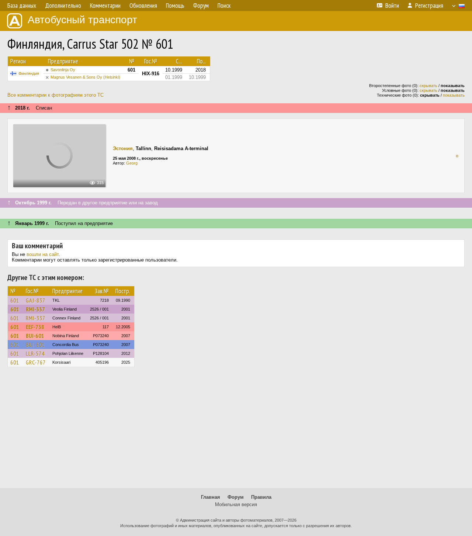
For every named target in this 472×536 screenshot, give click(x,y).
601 (14, 300)
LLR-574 (35, 353)
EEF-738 (35, 327)
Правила (261, 497)
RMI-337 (35, 309)
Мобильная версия (236, 504)
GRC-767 (36, 362)
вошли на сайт (43, 254)
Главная (210, 497)
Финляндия (28, 73)
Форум (236, 497)
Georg (132, 163)
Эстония (123, 148)
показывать (454, 95)
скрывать (428, 85)
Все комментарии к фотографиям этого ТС (55, 95)
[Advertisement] (236, 431)
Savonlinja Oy (63, 70)
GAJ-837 (35, 300)
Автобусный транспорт (82, 19)
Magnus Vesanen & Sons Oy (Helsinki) (85, 77)
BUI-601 (35, 335)
